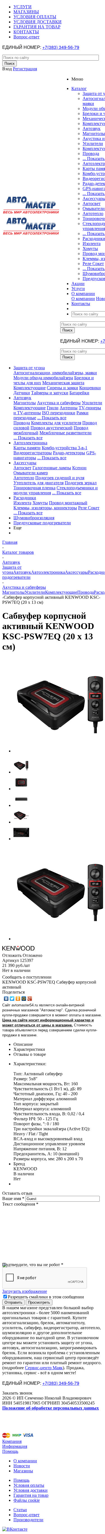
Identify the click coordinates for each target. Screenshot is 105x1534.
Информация (14, 1446)
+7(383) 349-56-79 (60, 47)
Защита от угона (29, 367)
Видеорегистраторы (32, 452)
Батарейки (79, 392)
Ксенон (79, 467)
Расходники (24, 497)
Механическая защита (63, 382)
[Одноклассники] (18, 998)
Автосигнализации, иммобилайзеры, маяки (55, 372)
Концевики (90, 387)
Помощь (10, 1451)
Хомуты (90, 248)
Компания (12, 1441)
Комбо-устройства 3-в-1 (64, 447)
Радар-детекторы (69, 452)
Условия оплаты (28, 1485)
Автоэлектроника (30, 442)
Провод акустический (52, 427)
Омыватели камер (30, 472)
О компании (83, 298)
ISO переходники (58, 412)
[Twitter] (12, 998)
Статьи (20, 1509)
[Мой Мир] (24, 998)
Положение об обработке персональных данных (50, 1408)
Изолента (92, 243)
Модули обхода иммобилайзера (43, 377)
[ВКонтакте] (6, 998)
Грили (53, 407)
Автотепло (93, 213)
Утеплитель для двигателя (38, 482)
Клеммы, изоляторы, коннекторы (45, 507)
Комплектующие (29, 387)
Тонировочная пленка (34, 487)
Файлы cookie (26, 1500)
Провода (91, 153)
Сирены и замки (62, 387)
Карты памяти (27, 447)
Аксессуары (24, 462)
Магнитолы (94, 133)
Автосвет (92, 203)
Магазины (23, 1470)
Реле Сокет (93, 263)
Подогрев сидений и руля (59, 477)
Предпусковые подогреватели (42, 522)
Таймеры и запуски (49, 392)
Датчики (21, 392)
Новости (21, 1465)
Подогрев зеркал (81, 482)
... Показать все (51, 417)
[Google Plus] (30, 998)
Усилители (93, 143)
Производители (28, 1519)
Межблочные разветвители (65, 432)
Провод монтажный (68, 502)
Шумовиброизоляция (33, 517)
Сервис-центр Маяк (44, 1367)
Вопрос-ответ (26, 1514)
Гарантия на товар (30, 1495)
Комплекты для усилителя (56, 422)
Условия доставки (30, 1490)
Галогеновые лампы (51, 467)
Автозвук (92, 128)
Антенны (69, 407)
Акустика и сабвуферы (59, 402)
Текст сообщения (20, 1204)
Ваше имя (13, 1198)
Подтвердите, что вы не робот (32, 1264)
